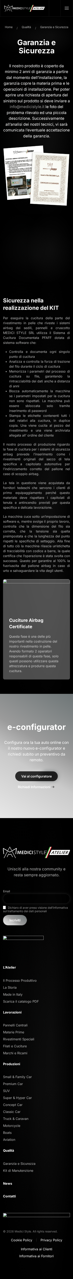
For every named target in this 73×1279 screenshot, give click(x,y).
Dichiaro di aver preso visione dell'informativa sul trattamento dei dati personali (35, 909)
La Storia (10, 987)
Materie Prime (13, 1032)
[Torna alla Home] (24, 8)
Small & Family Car (17, 1077)
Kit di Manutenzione (18, 1170)
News (7, 1183)
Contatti (9, 1196)
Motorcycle (11, 1126)
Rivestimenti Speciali (18, 1039)
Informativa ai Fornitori (36, 1256)
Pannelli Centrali (15, 1025)
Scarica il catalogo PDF (21, 1001)
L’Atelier (9, 967)
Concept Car (13, 1105)
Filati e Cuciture (15, 1046)
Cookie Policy (21, 1240)
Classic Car (11, 1112)
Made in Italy (13, 994)
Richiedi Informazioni (34, 787)
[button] (67, 8)
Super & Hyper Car (17, 1098)
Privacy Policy (51, 1240)
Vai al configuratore (36, 776)
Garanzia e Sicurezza (19, 1164)
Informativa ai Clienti (36, 1249)
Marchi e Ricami (15, 1053)
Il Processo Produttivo (20, 980)
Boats (7, 1133)
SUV (6, 1091)
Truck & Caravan (15, 1119)
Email (6, 891)
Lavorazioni (12, 1012)
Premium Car (13, 1084)
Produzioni (11, 1064)
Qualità (8, 1150)
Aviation (9, 1140)
